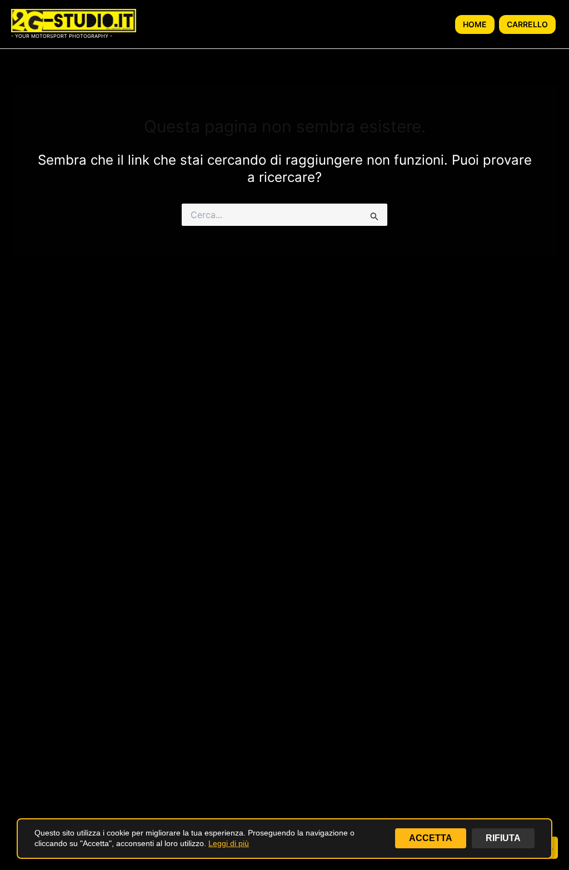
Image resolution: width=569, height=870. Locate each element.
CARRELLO (527, 24)
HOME (475, 24)
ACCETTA (430, 838)
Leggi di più (228, 843)
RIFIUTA (503, 838)
